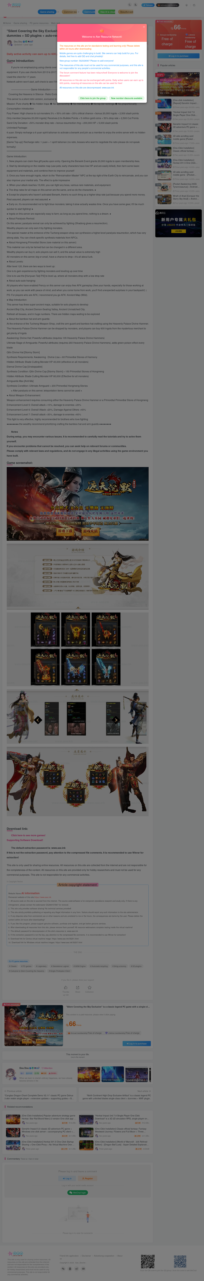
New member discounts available (126, 98)
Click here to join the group (93, 98)
